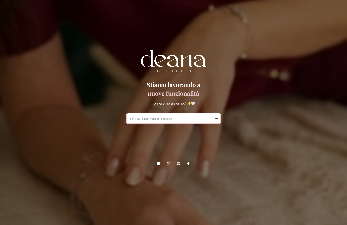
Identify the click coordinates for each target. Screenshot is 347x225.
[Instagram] (168, 163)
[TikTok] (188, 163)
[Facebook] (158, 163)
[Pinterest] (178, 163)
